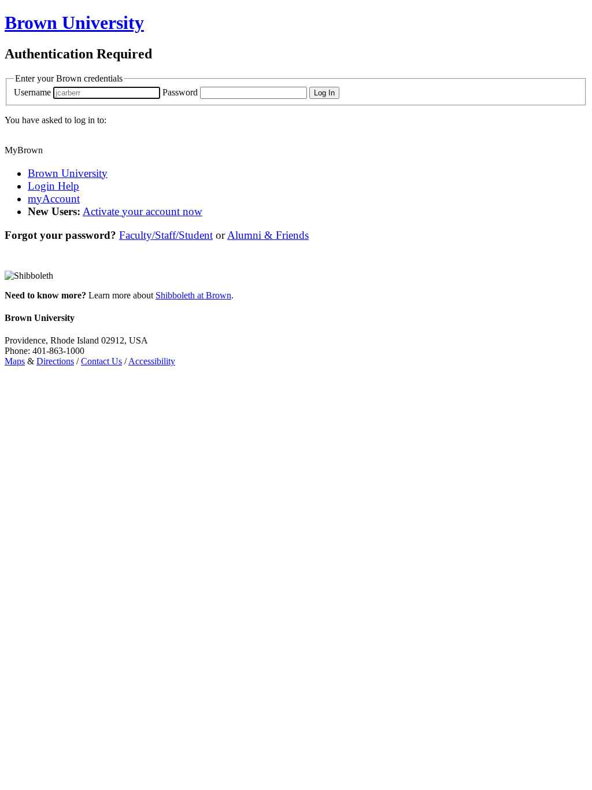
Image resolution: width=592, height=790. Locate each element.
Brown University (68, 173)
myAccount (54, 199)
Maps (15, 361)
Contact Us (101, 361)
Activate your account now (142, 211)
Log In (324, 92)
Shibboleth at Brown (193, 295)
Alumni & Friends (268, 235)
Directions (55, 361)
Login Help (53, 186)
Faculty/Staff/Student (166, 235)
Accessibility (151, 361)
